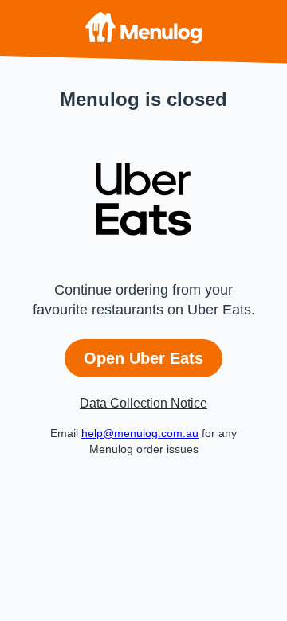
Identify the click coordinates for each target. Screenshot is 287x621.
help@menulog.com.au (140, 433)
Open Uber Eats (143, 358)
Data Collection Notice (143, 403)
